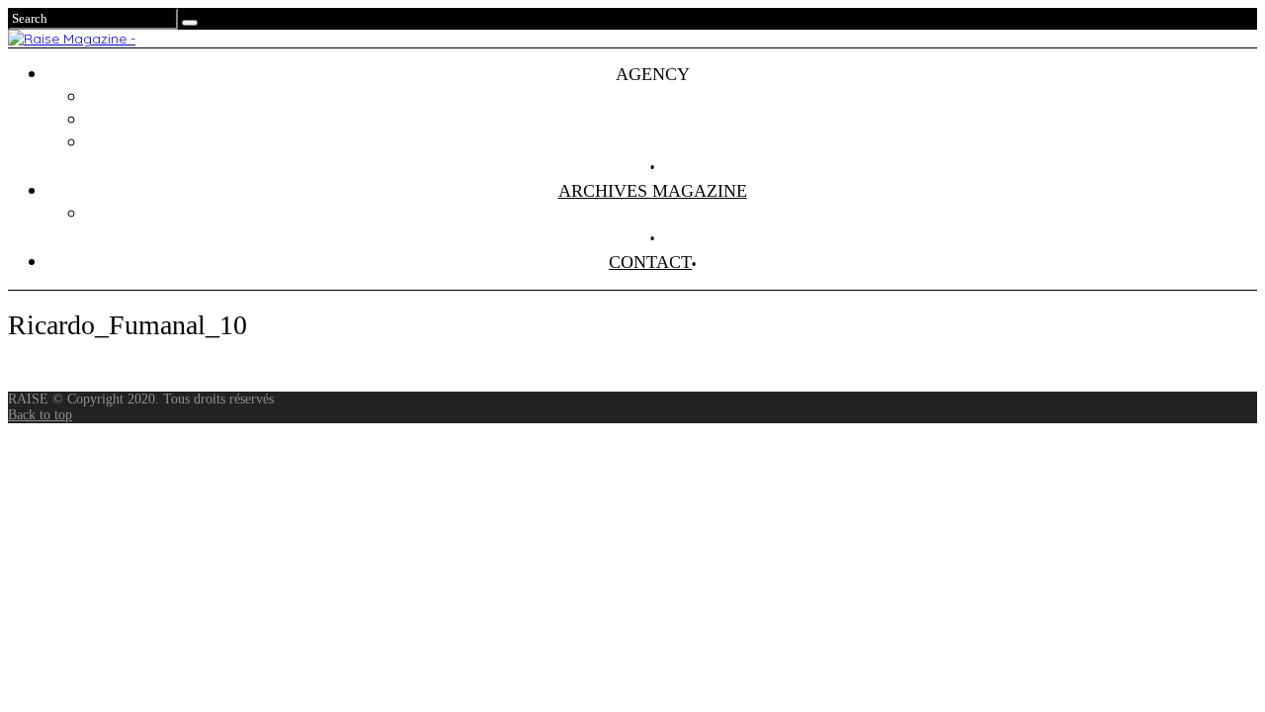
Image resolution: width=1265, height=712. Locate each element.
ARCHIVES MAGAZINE (652, 191)
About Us (672, 142)
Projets (672, 97)
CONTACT (650, 262)
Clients (672, 120)
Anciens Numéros (672, 213)
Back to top (40, 414)
